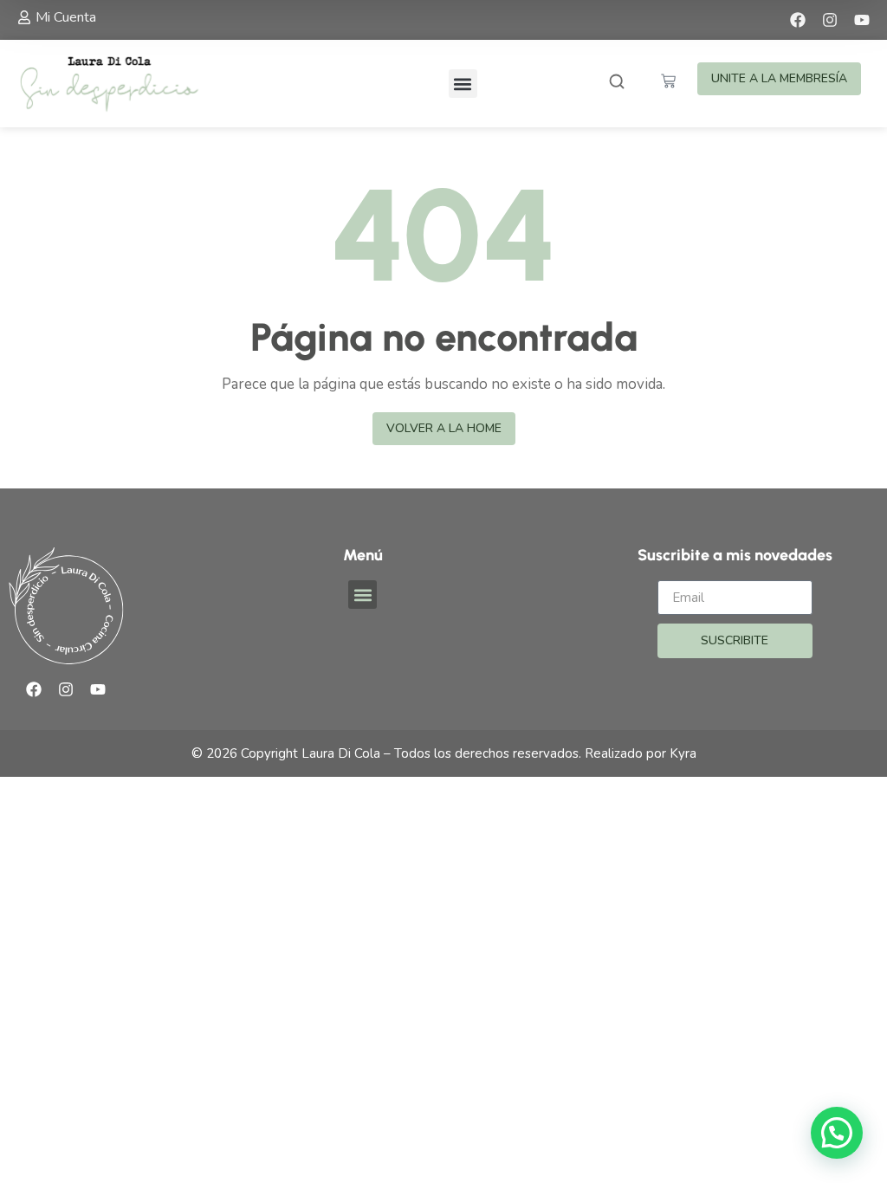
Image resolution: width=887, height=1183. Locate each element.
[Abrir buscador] (616, 83)
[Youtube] (862, 20)
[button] (463, 83)
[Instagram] (830, 20)
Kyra (683, 753)
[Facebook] (798, 20)
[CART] (668, 81)
